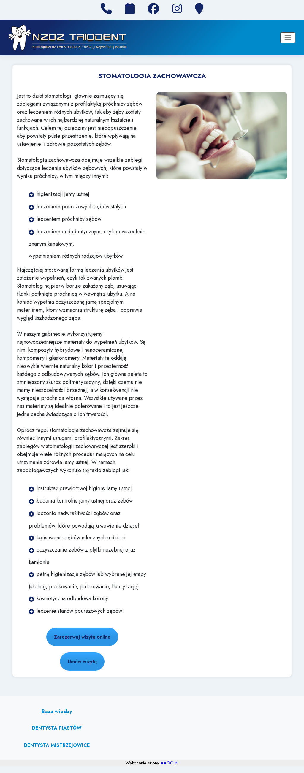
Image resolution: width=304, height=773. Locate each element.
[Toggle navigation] (287, 37)
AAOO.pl (169, 763)
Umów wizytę (82, 661)
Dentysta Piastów (57, 728)
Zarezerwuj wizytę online (82, 636)
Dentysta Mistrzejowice (57, 745)
